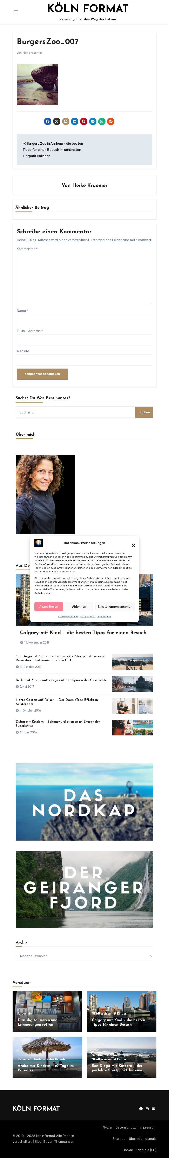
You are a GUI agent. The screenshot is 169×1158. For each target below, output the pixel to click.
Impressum (104, 616)
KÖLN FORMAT (88, 9)
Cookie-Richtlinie (68, 616)
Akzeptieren (48, 606)
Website (23, 351)
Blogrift (41, 1142)
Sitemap (119, 1139)
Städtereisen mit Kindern (110, 1013)
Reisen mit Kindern (31, 1059)
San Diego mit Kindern (108, 1055)
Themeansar (63, 1142)
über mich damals (142, 1139)
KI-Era (107, 1127)
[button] (131, 543)
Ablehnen (79, 606)
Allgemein (25, 1013)
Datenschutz (87, 616)
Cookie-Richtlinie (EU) (139, 1150)
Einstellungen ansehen (115, 606)
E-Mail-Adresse (30, 331)
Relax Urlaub (55, 1059)
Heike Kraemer (32, 53)
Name (22, 311)
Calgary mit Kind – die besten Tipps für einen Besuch (83, 633)
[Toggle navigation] (16, 11)
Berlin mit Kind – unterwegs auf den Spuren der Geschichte (61, 680)
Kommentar (27, 249)
